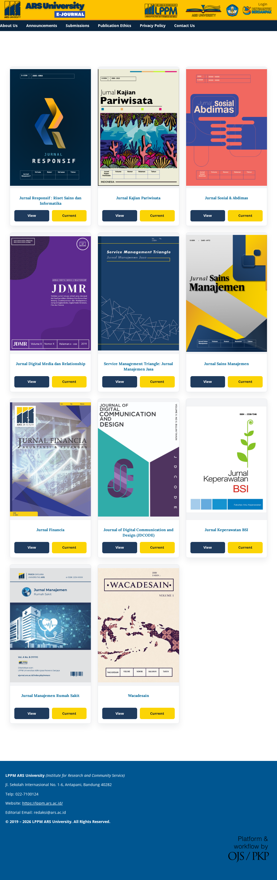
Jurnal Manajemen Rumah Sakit (50, 695)
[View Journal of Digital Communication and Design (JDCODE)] (138, 459)
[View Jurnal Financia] (50, 459)
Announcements (41, 25)
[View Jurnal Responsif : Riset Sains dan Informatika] (50, 127)
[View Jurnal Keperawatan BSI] (226, 459)
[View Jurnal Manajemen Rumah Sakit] (50, 625)
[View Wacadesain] (138, 625)
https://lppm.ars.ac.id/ (42, 803)
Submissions (77, 25)
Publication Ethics (114, 25)
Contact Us (184, 25)
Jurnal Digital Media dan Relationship (50, 363)
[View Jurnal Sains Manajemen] (226, 293)
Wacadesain (138, 695)
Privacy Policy (153, 25)
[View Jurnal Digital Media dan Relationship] (50, 293)
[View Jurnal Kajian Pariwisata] (138, 127)
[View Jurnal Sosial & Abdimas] (226, 127)
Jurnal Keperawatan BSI (226, 529)
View (32, 215)
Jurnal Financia (50, 529)
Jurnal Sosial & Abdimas (226, 197)
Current (69, 215)
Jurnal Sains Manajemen (226, 363)
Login (262, 4)
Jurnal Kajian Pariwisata (138, 197)
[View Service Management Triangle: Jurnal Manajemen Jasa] (138, 293)
